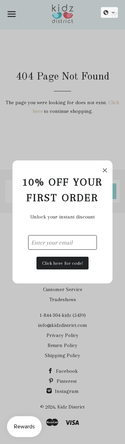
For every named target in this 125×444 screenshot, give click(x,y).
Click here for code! (62, 262)
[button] (109, 12)
